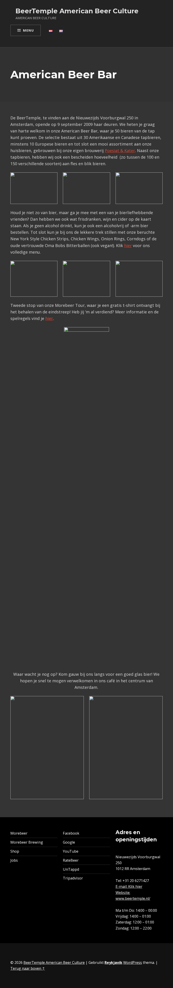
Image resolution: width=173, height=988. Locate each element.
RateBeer (71, 860)
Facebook (71, 833)
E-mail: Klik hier (129, 886)
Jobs (14, 860)
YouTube (70, 851)
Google (69, 842)
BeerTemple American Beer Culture (54, 962)
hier (128, 245)
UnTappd (71, 869)
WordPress (132, 962)
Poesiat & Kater (120, 150)
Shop (14, 851)
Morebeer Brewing (26, 842)
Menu (28, 30)
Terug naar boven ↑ (27, 968)
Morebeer (18, 833)
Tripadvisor (73, 878)
